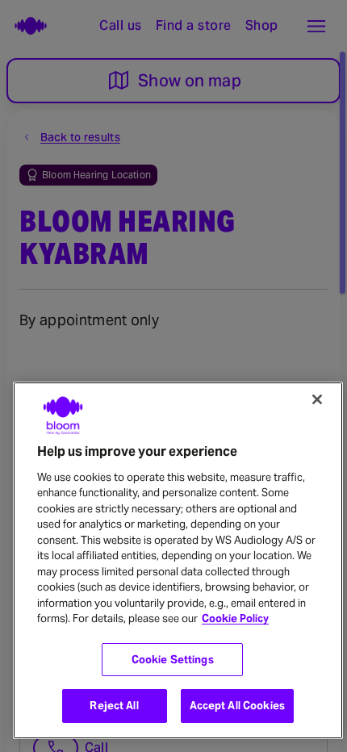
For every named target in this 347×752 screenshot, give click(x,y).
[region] (178, 560)
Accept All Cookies (237, 705)
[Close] (317, 399)
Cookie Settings (173, 659)
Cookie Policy (235, 618)
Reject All (114, 705)
